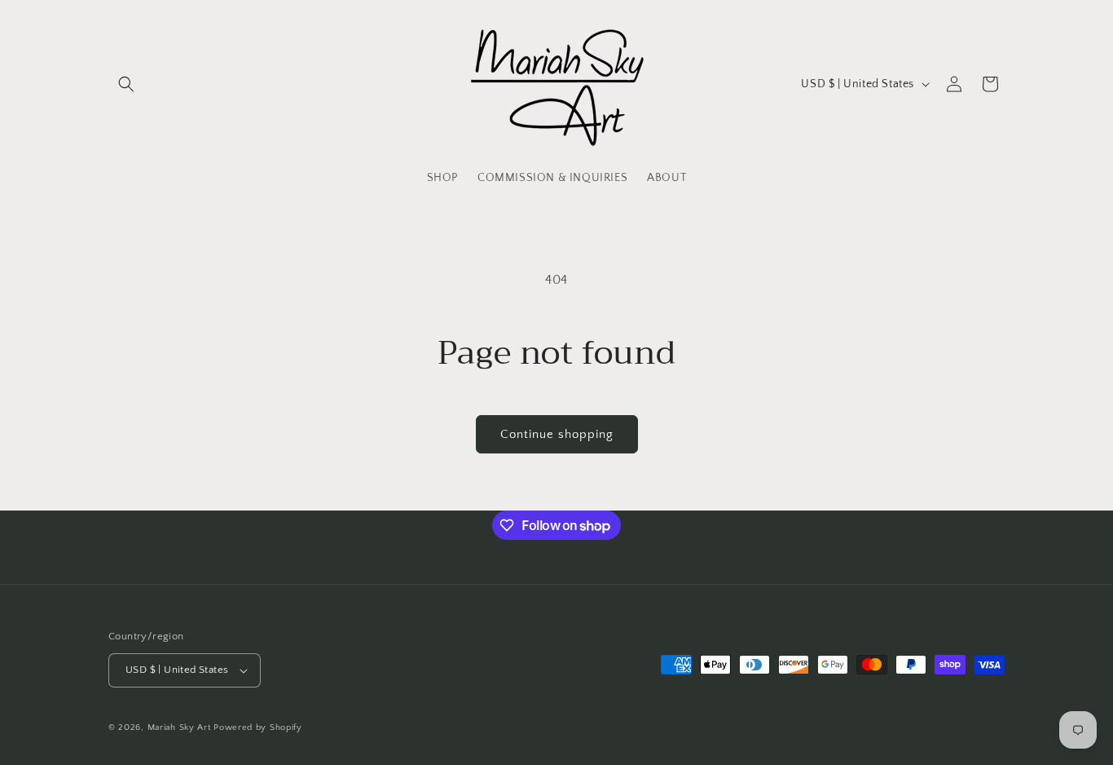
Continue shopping (557, 434)
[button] (126, 84)
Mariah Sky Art (179, 727)
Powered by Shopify (257, 727)
